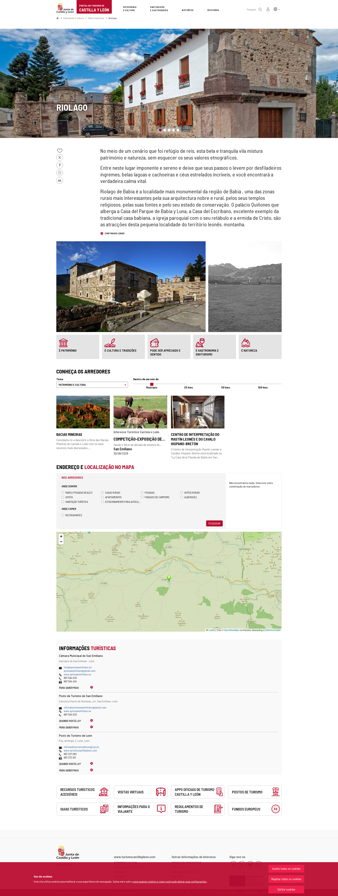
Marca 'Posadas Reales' (79, 492)
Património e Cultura (73, 18)
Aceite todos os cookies (286, 868)
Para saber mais (69, 687)
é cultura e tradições (120, 350)
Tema (59, 379)
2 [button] (164, 130)
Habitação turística (76, 501)
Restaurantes (73, 515)
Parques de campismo (157, 497)
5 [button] (178, 130)
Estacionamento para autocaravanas (123, 501)
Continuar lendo (114, 233)
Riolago (112, 18)
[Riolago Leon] (169, 83)
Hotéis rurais (192, 492)
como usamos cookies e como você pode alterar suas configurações (169, 881)
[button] (277, 9)
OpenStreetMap (231, 629)
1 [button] (160, 130)
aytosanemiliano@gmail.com (79, 670)
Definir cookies (286, 889)
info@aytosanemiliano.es (78, 667)
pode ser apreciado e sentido (165, 352)
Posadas (150, 492)
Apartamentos (113, 497)
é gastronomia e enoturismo (207, 352)
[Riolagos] (131, 286)
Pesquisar (214, 523)
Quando (70, 720)
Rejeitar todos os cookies (286, 879)
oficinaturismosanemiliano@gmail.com (85, 707)
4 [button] (173, 130)
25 (188, 387)
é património (68, 350)
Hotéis (69, 497)
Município (151, 387)
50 (226, 387)
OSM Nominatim (273, 629)
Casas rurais (112, 492)
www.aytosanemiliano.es (77, 674)
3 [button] (169, 130)
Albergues (190, 497)
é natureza (249, 350)
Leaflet (211, 629)
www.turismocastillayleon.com (80, 750)
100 (263, 387)
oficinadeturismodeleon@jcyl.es (81, 746)
